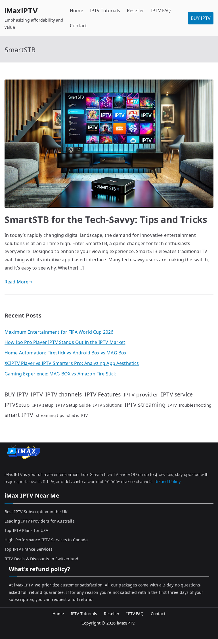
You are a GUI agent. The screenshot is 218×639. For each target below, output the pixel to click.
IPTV (37, 394)
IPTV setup (43, 405)
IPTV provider (140, 394)
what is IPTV (77, 415)
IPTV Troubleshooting (189, 405)
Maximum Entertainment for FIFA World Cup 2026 (59, 332)
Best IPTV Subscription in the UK (36, 511)
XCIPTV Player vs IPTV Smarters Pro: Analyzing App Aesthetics (72, 363)
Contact (78, 25)
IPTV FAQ (161, 10)
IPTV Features (103, 394)
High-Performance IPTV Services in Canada (46, 539)
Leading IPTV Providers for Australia (40, 521)
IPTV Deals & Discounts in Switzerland (41, 558)
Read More (16, 282)
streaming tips (50, 415)
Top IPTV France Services (29, 549)
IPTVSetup (17, 404)
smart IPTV (19, 415)
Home (76, 10)
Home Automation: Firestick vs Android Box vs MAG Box (65, 353)
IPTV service (177, 394)
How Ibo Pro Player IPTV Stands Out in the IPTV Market (65, 342)
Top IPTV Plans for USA (27, 530)
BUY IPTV (201, 18)
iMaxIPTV (21, 11)
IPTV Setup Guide (73, 405)
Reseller (135, 10)
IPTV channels (63, 394)
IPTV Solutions (107, 405)
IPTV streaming (145, 404)
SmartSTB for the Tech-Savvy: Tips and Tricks (106, 219)
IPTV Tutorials (105, 10)
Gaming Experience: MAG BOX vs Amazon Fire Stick (60, 374)
